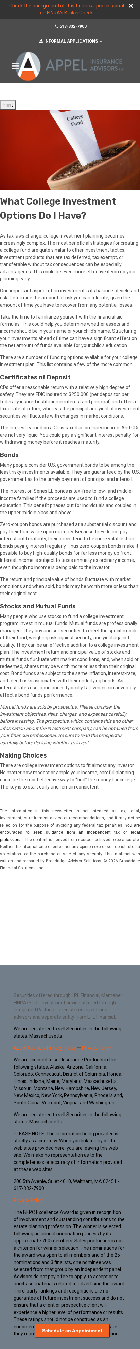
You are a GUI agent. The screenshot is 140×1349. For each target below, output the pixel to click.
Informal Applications (71, 41)
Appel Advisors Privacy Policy (45, 1048)
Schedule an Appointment (72, 1330)
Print (8, 105)
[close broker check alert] (130, 5)
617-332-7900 (73, 26)
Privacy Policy (96, 1048)
